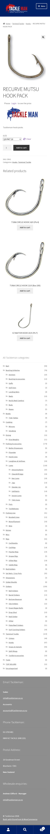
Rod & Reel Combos (16, 400)
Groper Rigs (13, 556)
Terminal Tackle (18, 23)
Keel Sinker (13, 616)
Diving (8, 435)
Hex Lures (15, 478)
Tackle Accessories (16, 655)
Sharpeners (10, 578)
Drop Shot (13, 612)
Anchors (12, 375)
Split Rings (13, 651)
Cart (38, 827)
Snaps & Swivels (15, 647)
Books (8, 413)
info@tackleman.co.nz (13, 698)
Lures (11, 465)
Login (13, 103)
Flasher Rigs (13, 552)
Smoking (12, 431)
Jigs (13, 483)
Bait (7, 366)
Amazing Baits (17, 470)
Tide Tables (13, 418)
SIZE (5, 135)
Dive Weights (14, 439)
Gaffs (11, 383)
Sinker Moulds (11, 582)
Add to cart (21, 147)
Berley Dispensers (16, 448)
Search (25, 829)
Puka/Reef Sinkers (16, 625)
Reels (11, 396)
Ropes (11, 409)
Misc (7, 534)
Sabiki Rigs (13, 565)
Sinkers (9, 586)
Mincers (12, 426)
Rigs (7, 539)
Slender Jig (16, 487)
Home (8, 23)
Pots (10, 504)
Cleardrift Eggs (17, 474)
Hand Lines (13, 457)
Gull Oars (12, 388)
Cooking (9, 422)
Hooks (28, 23)
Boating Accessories (17, 379)
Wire (10, 526)
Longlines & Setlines (17, 461)
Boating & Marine (13, 370)
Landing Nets (14, 392)
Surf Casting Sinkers (17, 629)
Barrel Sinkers (14, 595)
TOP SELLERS (11, 664)
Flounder (12, 452)
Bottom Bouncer (15, 599)
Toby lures (16, 500)
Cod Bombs (13, 543)
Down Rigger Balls (16, 608)
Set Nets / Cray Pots (14, 573)
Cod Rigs (12, 547)
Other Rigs (13, 560)
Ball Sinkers (13, 591)
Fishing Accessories (14, 444)
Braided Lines (14, 517)
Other (11, 621)
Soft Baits (15, 491)
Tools (8, 660)
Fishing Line (10, 513)
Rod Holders (10, 569)
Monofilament (14, 521)
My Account (8, 829)
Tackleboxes (14, 509)
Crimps (11, 638)
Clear (28, 139)
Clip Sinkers (13, 604)
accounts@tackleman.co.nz (15, 710)
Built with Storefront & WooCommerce (20, 819)
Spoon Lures (17, 495)
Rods (11, 405)
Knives (8, 530)
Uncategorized (12, 668)
